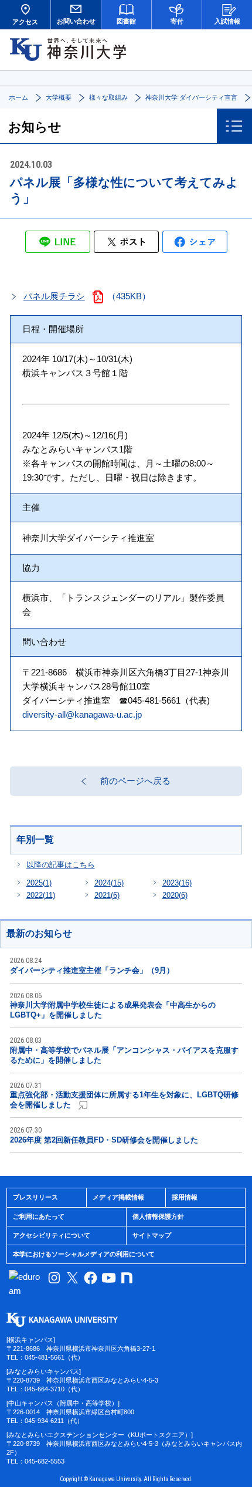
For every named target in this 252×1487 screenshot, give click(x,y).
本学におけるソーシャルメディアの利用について (84, 1254)
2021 (107, 895)
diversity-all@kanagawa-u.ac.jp (82, 714)
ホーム (18, 97)
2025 (39, 882)
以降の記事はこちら (60, 864)
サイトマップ (151, 1235)
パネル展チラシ (54, 296)
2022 (40, 895)
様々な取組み (108, 97)
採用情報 (184, 1197)
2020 (175, 895)
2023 (177, 882)
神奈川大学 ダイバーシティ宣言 (191, 97)
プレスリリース (35, 1197)
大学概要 (58, 97)
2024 (109, 882)
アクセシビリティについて (51, 1235)
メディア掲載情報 (118, 1197)
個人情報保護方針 (158, 1216)
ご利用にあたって (38, 1216)
